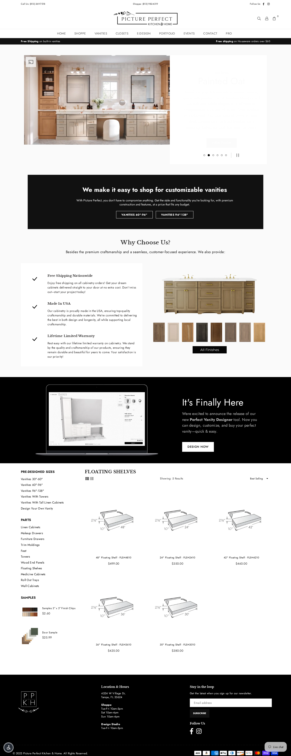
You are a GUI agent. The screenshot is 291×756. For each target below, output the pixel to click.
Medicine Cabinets (33, 574)
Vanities (101, 33)
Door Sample (49, 632)
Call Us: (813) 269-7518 (33, 4)
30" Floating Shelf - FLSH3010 (177, 645)
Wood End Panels (32, 562)
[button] (8, 747)
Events (189, 33)
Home (61, 33)
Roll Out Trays (30, 580)
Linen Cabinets (30, 527)
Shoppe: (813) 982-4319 (145, 4)
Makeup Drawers (32, 533)
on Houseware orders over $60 (243, 41)
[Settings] (267, 18)
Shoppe (80, 33)
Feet (23, 551)
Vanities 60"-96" (134, 215)
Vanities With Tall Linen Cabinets (42, 502)
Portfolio (167, 33)
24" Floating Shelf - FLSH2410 (177, 557)
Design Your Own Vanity (37, 508)
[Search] (259, 18)
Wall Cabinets (30, 586)
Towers (25, 556)
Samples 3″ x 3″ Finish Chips (58, 608)
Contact (210, 33)
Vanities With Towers (35, 496)
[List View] (91, 478)
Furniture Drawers (33, 539)
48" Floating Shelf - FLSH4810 (113, 557)
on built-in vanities (40, 41)
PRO (229, 33)
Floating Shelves (31, 568)
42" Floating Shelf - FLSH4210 (241, 557)
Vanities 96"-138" (174, 215)
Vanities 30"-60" (32, 479)
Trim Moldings (30, 545)
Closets (122, 33)
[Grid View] (87, 478)
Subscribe (199, 713)
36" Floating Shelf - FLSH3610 (113, 645)
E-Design (144, 33)
